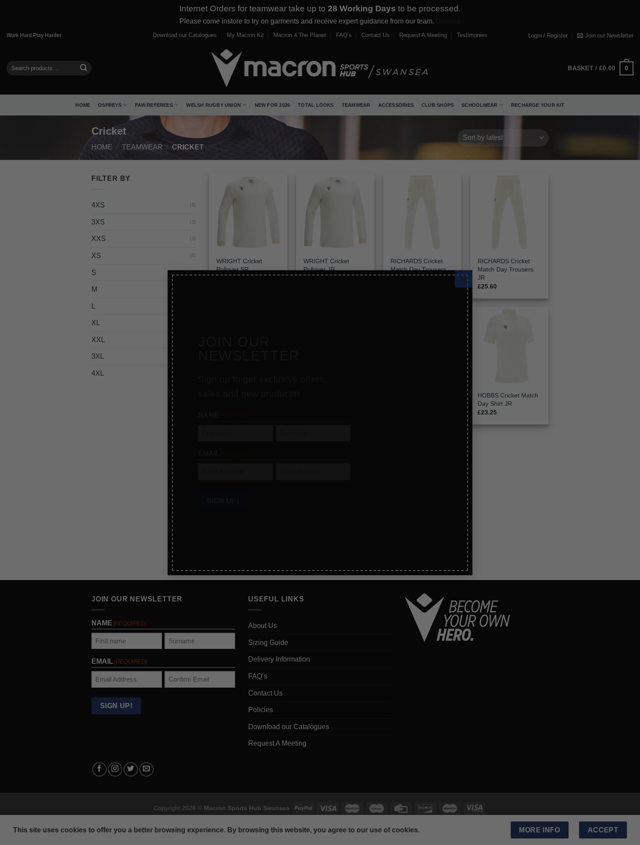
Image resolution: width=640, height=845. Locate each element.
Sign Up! (223, 493)
